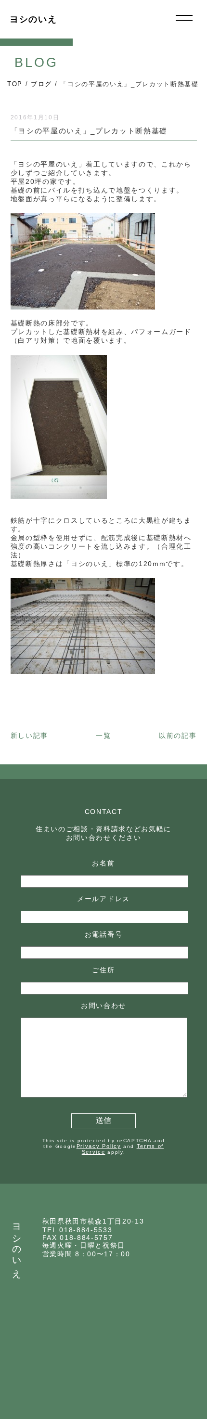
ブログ (41, 84)
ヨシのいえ (33, 19)
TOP (15, 84)
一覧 (103, 735)
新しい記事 (29, 735)
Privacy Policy (99, 1146)
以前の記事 (177, 735)
